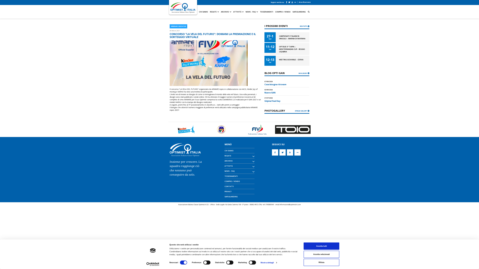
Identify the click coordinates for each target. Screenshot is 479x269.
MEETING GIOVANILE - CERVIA (291, 59)
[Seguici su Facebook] (287, 1)
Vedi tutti (303, 26)
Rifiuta (321, 262)
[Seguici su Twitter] (290, 1)
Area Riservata (305, 2)
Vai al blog (303, 73)
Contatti (229, 186)
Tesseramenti (266, 12)
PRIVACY (228, 191)
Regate (213, 12)
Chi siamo (203, 12)
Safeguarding (299, 12)
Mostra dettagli (267, 263)
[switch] (206, 263)
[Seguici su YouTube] (293, 1)
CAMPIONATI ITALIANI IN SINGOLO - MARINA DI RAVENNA (292, 37)
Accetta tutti (321, 246)
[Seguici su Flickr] (295, 1)
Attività (237, 12)
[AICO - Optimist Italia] (183, 7)
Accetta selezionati (321, 254)
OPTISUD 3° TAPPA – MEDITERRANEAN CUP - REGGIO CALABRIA (292, 49)
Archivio (225, 12)
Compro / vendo (283, 12)
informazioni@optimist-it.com (290, 204)
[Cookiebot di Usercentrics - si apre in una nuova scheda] (153, 264)
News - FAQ (251, 12)
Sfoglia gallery (301, 111)
